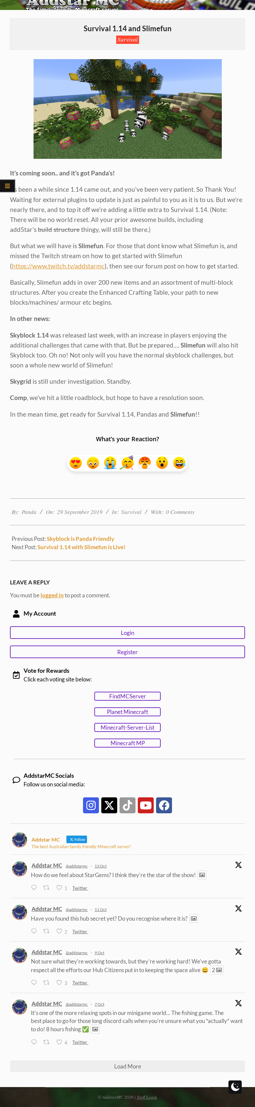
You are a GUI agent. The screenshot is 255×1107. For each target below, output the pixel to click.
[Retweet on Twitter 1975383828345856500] (48, 1042)
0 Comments (180, 512)
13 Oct (101, 865)
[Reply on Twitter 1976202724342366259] (35, 983)
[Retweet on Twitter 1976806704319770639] (48, 931)
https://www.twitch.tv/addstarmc (58, 266)
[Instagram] (91, 805)
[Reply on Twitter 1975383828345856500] (35, 1042)
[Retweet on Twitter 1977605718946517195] (48, 888)
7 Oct (99, 1004)
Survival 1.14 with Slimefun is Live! (82, 547)
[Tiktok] (127, 805)
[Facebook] (164, 805)
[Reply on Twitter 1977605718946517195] (35, 888)
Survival (128, 39)
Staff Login (147, 1097)
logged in (52, 595)
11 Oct (101, 909)
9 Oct (99, 952)
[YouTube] (146, 805)
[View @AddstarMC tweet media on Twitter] (202, 874)
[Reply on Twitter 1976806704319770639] (35, 931)
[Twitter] (109, 805)
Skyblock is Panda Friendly (80, 538)
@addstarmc (77, 865)
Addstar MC (47, 865)
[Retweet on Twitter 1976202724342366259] (48, 983)
